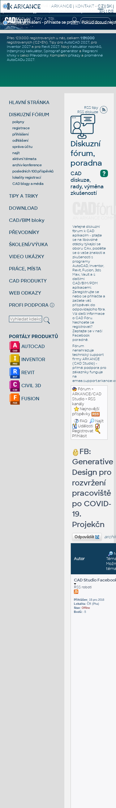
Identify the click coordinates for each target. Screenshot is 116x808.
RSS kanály (84, 401)
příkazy (74, 55)
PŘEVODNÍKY (24, 232)
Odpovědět (84, 537)
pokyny (18, 122)
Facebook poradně (81, 337)
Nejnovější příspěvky (85, 411)
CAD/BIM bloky (27, 220)
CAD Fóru (83, 318)
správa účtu (22, 147)
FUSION (29, 399)
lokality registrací (26, 177)
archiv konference (27, 165)
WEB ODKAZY (25, 293)
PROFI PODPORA (29, 305)
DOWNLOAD (23, 208)
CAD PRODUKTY (28, 281)
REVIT (27, 372)
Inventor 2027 (19, 46)
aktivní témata (24, 159)
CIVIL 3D (30, 385)
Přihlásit (79, 436)
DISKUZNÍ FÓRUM (29, 114)
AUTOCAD (32, 346)
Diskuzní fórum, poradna (86, 153)
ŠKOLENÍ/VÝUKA (28, 244)
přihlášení (20, 134)
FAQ (84, 421)
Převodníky (39, 55)
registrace (21, 128)
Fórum (84, 389)
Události (85, 426)
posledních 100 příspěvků (33, 171)
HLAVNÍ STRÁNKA (29, 102)
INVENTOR (32, 359)
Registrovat (82, 431)
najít (16, 153)
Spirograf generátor (61, 51)
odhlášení (20, 140)
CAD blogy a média (28, 183)
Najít (99, 421)
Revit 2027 (50, 46)
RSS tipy (91, 107)
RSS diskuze (87, 112)
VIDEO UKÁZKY (26, 256)
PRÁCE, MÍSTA (25, 269)
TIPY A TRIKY (23, 196)
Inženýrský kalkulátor (24, 51)
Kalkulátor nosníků (85, 46)
